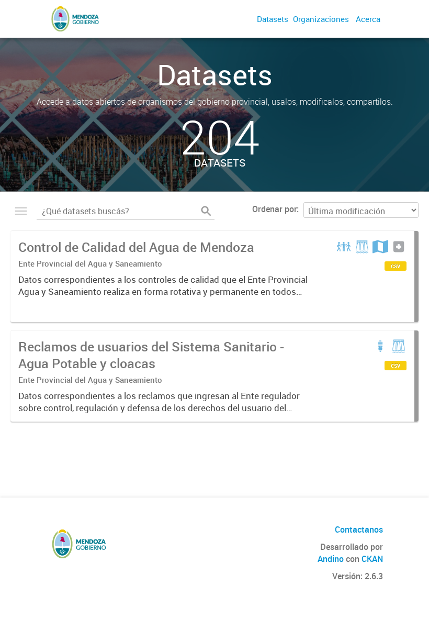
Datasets (272, 19)
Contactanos (359, 529)
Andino (331, 559)
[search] (206, 211)
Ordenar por (274, 209)
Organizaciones (321, 19)
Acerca (368, 19)
